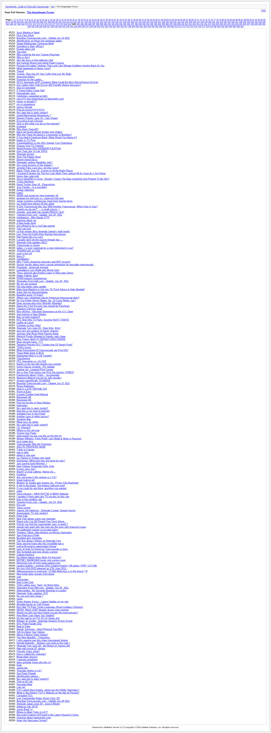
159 (244, 22)
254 (114, 26)
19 (54, 20)
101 (22, 22)
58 (162, 20)
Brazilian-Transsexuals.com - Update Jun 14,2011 (43, 38)
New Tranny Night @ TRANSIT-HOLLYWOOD (41, 339)
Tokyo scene (23, 507)
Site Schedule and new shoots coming (37, 551)
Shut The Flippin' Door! (29, 156)
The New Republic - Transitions (33, 637)
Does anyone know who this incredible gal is (40, 543)
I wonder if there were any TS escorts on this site (43, 496)
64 (179, 20)
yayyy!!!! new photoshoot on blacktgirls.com (40, 98)
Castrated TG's (25, 695)
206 (167, 24)
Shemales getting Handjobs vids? (34, 162)
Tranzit (20, 71)
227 (248, 24)
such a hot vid (24, 253)
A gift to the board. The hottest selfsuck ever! (41, 485)
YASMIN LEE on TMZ (28, 250)
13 (38, 20)
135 (151, 22)
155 (229, 22)
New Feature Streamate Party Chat (35, 466)
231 (263, 24)
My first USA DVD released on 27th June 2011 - (42, 568)
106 (41, 22)
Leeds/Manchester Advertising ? (34, 115)
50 (140, 20)
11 (32, 20)
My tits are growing (27, 284)
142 (178, 22)
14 (40, 20)
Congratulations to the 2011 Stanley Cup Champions (44, 143)
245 (79, 26)
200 (144, 24)
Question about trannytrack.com (34, 717)
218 (213, 24)
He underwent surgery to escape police (37, 529)
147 (198, 22)
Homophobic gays (26, 93)
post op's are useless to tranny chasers (38, 330)
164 (264, 22)
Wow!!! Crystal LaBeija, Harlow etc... (36, 471)
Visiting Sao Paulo (26, 433)
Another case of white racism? (33, 416)
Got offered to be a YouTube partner (36, 226)
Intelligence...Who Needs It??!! (33, 217)
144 (186, 22)
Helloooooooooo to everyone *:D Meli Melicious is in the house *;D (52, 571)
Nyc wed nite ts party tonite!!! (32, 112)
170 (26, 24)
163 (260, 22)
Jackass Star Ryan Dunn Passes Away (38, 333)
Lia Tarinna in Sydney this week (34, 458)
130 (132, 22)
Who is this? (23, 57)
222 (229, 24)
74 (206, 20)
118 (86, 22)
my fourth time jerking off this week (35, 203)
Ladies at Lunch (25, 322)
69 (192, 20)
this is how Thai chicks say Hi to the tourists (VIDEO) (45, 372)
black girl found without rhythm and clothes (39, 132)
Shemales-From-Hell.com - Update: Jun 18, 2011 (43, 281)
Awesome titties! (25, 76)
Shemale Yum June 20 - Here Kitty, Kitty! (39, 328)
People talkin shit (26, 49)
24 (68, 20)
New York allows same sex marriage (36, 518)
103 (30, 22)
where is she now (26, 455)
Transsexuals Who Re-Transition (34, 444)
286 (238, 26)
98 (12, 22)
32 (90, 20)
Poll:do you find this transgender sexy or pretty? (42, 524)
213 (194, 24)
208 (175, 24)
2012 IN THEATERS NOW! (31, 447)
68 (190, 20)
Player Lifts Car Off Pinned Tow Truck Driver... (41, 521)
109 (53, 22)
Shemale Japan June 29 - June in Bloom (38, 703)
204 (159, 24)
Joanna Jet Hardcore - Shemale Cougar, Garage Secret (46, 510)
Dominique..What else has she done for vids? (41, 460)
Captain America (25, 554)
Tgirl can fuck (24, 228)
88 (245, 20)
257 (126, 26)
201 (148, 24)
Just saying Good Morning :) (32, 463)
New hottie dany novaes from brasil (35, 574)
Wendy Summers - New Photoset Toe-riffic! (40, 629)
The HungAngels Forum (40, 12)
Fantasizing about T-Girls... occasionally (38, 375)
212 (190, 24)
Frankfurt (21, 474)
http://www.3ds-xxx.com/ (30, 237)
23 (65, 20)
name (19, 598)
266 (160, 26)
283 (226, 26)
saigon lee (22, 668)
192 (113, 24)
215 (202, 24)
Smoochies (23, 579)
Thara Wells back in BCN (30, 353)
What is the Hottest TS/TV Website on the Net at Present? (48, 692)
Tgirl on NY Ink (25, 681)
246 (83, 26)
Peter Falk (22, 516)
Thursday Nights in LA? (29, 670)
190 (105, 24)
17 (49, 20)
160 (248, 22)
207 (171, 24)
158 (240, 22)
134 (148, 22)
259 (133, 26)
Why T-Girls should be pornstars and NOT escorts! (44, 261)
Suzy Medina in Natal (28, 32)
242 (68, 26)
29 (82, 20)
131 (136, 22)
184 (82, 24)
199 (140, 24)
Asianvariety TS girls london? (32, 513)
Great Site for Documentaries (32, 292)
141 (175, 22)
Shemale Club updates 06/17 (32, 242)
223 (232, 24)
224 (236, 24)
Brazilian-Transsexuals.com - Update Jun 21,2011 (43, 383)
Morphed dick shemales (29, 538)
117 (82, 22)
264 (153, 26)
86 (239, 20)
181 (69, 24)
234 (37, 26)
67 (187, 20)
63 (176, 20)
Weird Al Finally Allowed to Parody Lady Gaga (41, 336)
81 (226, 20)
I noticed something (27, 659)
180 (65, 24)
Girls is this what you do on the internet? (38, 123)
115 (75, 22)
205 (163, 24)
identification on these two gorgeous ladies (39, 40)
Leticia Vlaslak (24, 107)
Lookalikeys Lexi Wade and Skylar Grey (38, 270)
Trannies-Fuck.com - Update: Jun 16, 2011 (39, 214)
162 (256, 22)
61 (170, 20)
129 (128, 22)
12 (35, 20)
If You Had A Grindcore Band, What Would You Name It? (47, 137)
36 (101, 20)
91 (253, 20)
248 (91, 26)
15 (43, 20)
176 (50, 24)
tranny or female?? (27, 101)
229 (256, 24)
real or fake (23, 452)
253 (110, 26)
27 (76, 20)
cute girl (21, 687)
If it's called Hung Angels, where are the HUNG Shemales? (48, 690)
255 (118, 26)
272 (184, 26)
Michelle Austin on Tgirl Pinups (33, 604)
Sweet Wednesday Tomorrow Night (35, 43)
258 (129, 26)
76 (212, 20)
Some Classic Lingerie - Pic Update (36, 366)
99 (15, 22)
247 (87, 26)
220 (221, 24)
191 (109, 24)
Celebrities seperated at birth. (32, 96)
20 (57, 20)
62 (173, 20)
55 (154, 20)
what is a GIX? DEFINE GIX (32, 388)
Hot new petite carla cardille (31, 286)
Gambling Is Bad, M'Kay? (30, 46)
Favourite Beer (24, 684)
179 (61, 24)
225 (240, 24)
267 (164, 26)
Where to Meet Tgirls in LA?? (32, 712)
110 (56, 22)
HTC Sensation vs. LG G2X (31, 361)
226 (244, 24)
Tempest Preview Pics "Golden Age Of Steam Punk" (45, 344)
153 (221, 22)
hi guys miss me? (26, 469)
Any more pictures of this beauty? (35, 165)
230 (260, 24)
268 (168, 26)
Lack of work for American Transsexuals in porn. (42, 549)
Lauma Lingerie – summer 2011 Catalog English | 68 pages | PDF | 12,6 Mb (57, 565)
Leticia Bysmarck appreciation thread (36, 546)
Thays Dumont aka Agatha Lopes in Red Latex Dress (45, 272)
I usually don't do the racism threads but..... (40, 239)
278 (207, 26)
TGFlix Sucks (24, 347)
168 (19, 24)
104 (33, 22)
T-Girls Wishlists (25, 181)
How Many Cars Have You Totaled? (35, 615)
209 (178, 24)
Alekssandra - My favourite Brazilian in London (41, 590)
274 (191, 26)
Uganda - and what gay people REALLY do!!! (40, 212)
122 (101, 22)
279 (211, 26)
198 (136, 24)
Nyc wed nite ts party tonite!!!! (33, 679)
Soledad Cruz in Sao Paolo (31, 413)
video (19, 491)
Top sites (21, 51)
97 (9, 22)
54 (151, 20)
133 (144, 22)
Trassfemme (23, 358)
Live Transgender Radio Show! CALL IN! (38, 698)
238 (52, 26)
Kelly (19, 665)
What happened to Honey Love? (34, 68)
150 (209, 22)
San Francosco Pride (28, 535)
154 (225, 22)
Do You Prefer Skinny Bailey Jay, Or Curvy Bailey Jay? (46, 300)
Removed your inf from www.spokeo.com (38, 563)
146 (194, 22)
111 (60, 22)
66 (184, 20)
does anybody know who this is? (34, 662)
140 (171, 22)
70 (195, 20)
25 (71, 20)
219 (217, 24)
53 (148, 20)
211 (186, 24)
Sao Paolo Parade (26, 673)
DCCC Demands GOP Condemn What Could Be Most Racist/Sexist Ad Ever (57, 82)
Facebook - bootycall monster (32, 267)
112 (64, 22)
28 (79, 20)
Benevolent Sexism (27, 656)
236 (44, 26)
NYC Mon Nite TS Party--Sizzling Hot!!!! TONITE (43, 319)
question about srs (26, 220)
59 (165, 20)
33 (93, 20)
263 (149, 26)
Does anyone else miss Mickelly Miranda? (39, 303)
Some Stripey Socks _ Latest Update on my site (42, 601)
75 (209, 20)
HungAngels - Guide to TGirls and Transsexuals (27, 7)
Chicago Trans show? (28, 651)
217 (209, 24)
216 (205, 24)
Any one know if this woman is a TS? (36, 477)
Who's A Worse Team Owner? (32, 634)
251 (102, 26)
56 (156, 20)
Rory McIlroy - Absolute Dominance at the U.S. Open (45, 311)
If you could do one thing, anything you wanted (41, 488)
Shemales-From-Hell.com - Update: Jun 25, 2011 (43, 587)
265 (157, 26)
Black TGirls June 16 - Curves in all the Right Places (45, 170)
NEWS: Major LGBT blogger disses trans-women (43, 610)
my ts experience (26, 104)
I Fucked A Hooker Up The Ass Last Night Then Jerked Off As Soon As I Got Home (61, 173)
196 (128, 24)
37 (104, 20)
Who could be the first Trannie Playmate (38, 54)
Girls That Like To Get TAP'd (32, 151)
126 (117, 22)
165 (7, 24)
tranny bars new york (28, 176)
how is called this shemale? (31, 654)
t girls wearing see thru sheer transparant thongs (42, 640)
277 (203, 26)
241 (64, 26)
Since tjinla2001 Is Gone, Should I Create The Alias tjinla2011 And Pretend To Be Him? (63, 179)
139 (167, 22)
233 (33, 26)
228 (252, 24)
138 (163, 22)
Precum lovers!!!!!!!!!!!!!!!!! (31, 109)
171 (30, 24)
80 (223, 20)
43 (120, 20)
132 (140, 22)
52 (145, 20)
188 (97, 24)
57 (159, 20)
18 (51, 20)
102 (26, 22)
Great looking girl (26, 480)
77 (214, 20)
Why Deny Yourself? (27, 129)
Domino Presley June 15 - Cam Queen (37, 118)
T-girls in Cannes (25, 449)
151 (213, 22)
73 (203, 20)
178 (57, 24)
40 (112, 20)
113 (67, 22)
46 (129, 20)
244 (75, 26)
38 (107, 20)
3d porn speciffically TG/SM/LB (33, 380)
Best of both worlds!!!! (28, 317)
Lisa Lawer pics (25, 441)
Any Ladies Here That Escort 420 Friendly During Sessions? (49, 85)
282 (222, 26)
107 (45, 22)
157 (237, 22)
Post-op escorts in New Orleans (34, 402)
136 (155, 22)
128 (124, 22)
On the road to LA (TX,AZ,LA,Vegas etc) (38, 618)
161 (252, 22)
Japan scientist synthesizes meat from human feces (45, 201)
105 (37, 22)
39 (109, 20)
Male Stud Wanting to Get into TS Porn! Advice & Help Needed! (51, 289)
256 (122, 26)
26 (73, 20)
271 (180, 26)
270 (176, 26)
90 (250, 20)
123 (105, 22)
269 (172, 26)
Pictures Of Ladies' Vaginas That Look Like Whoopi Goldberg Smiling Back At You (60, 65)
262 (145, 26)
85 (237, 20)
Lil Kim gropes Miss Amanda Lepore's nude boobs (43, 231)
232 (29, 26)
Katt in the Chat (25, 582)
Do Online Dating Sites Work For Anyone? (39, 557)
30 (85, 20)
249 (95, 26)
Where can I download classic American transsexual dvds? (48, 297)
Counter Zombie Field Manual (32, 394)
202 (151, 24)
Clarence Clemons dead (29, 308)
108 (49, 22)
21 (60, 20)
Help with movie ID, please (31, 648)
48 (134, 20)
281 (218, 26)
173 (38, 24)
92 (256, 20)
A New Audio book (26, 223)
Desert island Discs (27, 159)
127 (120, 22)
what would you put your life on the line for (39, 435)
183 (78, 24)
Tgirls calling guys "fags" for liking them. (38, 585)
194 (120, 24)
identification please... (28, 676)
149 (206, 22)
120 (93, 22)
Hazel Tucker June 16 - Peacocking (36, 184)
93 (259, 20)
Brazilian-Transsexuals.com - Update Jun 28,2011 (43, 701)
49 (137, 20)
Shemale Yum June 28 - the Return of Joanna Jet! (43, 645)
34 (96, 20)
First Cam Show (25, 35)
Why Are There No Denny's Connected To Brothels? (44, 134)
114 (71, 22)
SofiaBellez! (23, 259)
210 (182, 24)
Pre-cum (21, 505)
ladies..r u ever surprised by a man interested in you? (45, 248)
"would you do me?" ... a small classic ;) (38, 209)
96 (7, 22)
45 (126, 20)
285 (234, 26)
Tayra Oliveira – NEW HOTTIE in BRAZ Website (42, 493)
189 (101, 24)
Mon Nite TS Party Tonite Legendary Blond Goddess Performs (50, 607)
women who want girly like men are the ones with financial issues (51, 527)
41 (115, 20)
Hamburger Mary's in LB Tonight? (34, 355)
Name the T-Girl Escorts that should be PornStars (43, 306)
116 (78, 22)
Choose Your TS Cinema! (30, 145)
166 (11, 24)
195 (124, 24)
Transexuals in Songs (28, 245)
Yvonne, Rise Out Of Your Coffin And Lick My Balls (44, 74)
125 (113, 22)
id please (21, 126)
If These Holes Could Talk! (31, 90)
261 (141, 26)
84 (234, 20)
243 (71, 26)
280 (215, 26)
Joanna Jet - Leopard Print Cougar (35, 369)
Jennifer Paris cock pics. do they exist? (38, 167)
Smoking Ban (24, 419)
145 (190, 22)
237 (48, 26)
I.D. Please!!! (24, 427)
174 (42, 24)
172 (34, 24)
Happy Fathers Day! (27, 275)
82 (228, 20)
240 (60, 26)
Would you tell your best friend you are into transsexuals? (47, 612)
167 (15, 24)
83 (231, 20)
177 (53, 24)
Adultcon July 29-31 (27, 706)
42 (118, 20)
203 (155, 24)
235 (40, 26)
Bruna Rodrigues (25, 386)
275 (195, 26)
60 (167, 20)
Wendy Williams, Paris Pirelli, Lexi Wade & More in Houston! (49, 438)
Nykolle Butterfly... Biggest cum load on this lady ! (43, 643)
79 (220, 20)
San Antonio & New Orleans (31, 314)
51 (143, 20)
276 (199, 26)
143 (182, 22)
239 (56, 26)
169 (23, 24)
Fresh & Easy (24, 391)
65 (181, 20)
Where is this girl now (28, 430)
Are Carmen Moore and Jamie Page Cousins (40, 63)
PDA (263, 10)
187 (93, 24)
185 (86, 24)
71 (198, 20)
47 (132, 20)
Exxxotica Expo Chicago (30, 121)
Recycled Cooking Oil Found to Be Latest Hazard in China (48, 714)
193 (117, 24)
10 (29, 20)
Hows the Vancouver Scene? (32, 720)
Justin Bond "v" (25, 709)
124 (109, 22)
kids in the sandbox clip (29, 499)
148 (202, 22)
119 (89, 22)
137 (159, 22)
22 (62, 20)
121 (97, 22)
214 (198, 24)
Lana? (20, 192)
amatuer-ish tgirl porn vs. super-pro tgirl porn (40, 198)
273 (188, 26)
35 (98, 20)
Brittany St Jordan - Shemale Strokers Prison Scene (44, 621)
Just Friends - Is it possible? (32, 187)
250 (98, 26)
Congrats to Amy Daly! (29, 325)
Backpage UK (24, 397)
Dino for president (26, 87)
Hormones (22, 405)
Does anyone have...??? (30, 342)
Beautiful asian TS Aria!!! (30, 295)
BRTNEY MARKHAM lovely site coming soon (41, 560)
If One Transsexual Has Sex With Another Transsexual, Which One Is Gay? (57, 206)
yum (19, 576)
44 (123, 20)
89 (248, 20)
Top (52, 7)
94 (261, 20)
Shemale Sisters (25, 154)
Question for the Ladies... (30, 79)
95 (264, 20)
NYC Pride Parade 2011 (29, 623)
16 (46, 20)
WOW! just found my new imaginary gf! (37, 195)
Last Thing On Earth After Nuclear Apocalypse (41, 234)
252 (106, 26)
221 (225, 24)
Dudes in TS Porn (26, 140)
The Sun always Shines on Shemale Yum (39, 540)
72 (201, 20)
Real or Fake (23, 626)
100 (18, 22)
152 (217, 22)
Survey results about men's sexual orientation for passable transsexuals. (55, 264)
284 (230, 26)
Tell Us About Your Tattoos (31, 632)
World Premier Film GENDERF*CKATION (39, 148)
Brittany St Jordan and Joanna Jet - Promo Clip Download (47, 482)
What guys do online (27, 422)
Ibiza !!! (21, 256)
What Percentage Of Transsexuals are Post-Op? (42, 350)
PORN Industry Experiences (32, 278)
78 (217, 20)
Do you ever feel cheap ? (30, 596)
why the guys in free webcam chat (35, 60)
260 (137, 26)
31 (87, 20)
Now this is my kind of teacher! (33, 411)
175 (46, 24)
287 (242, 26)
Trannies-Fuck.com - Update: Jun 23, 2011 (39, 502)
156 (233, 22)
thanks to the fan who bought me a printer (39, 364)
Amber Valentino (25, 190)
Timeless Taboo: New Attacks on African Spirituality (44, 532)
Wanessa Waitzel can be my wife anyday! (39, 377)
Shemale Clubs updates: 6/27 (32, 593)
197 (132, 24)
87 (242, 20)
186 (89, 24)
